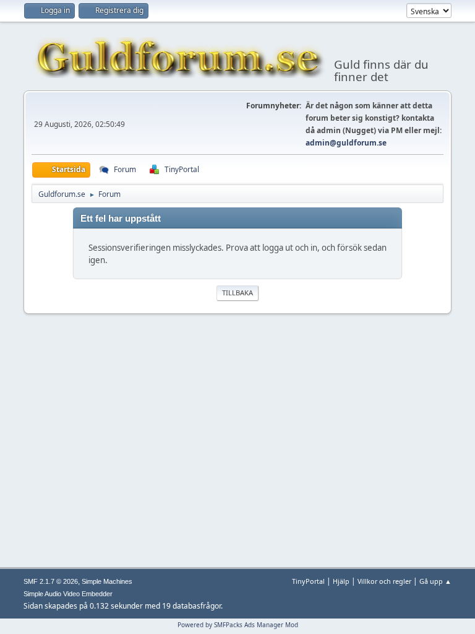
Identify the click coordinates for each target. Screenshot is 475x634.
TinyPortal (308, 581)
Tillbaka (237, 292)
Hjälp (341, 581)
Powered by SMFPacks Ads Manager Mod (238, 624)
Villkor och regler (384, 581)
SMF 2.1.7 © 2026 (51, 581)
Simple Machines (107, 581)
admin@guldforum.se (346, 142)
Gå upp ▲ (435, 581)
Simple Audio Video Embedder (68, 593)
